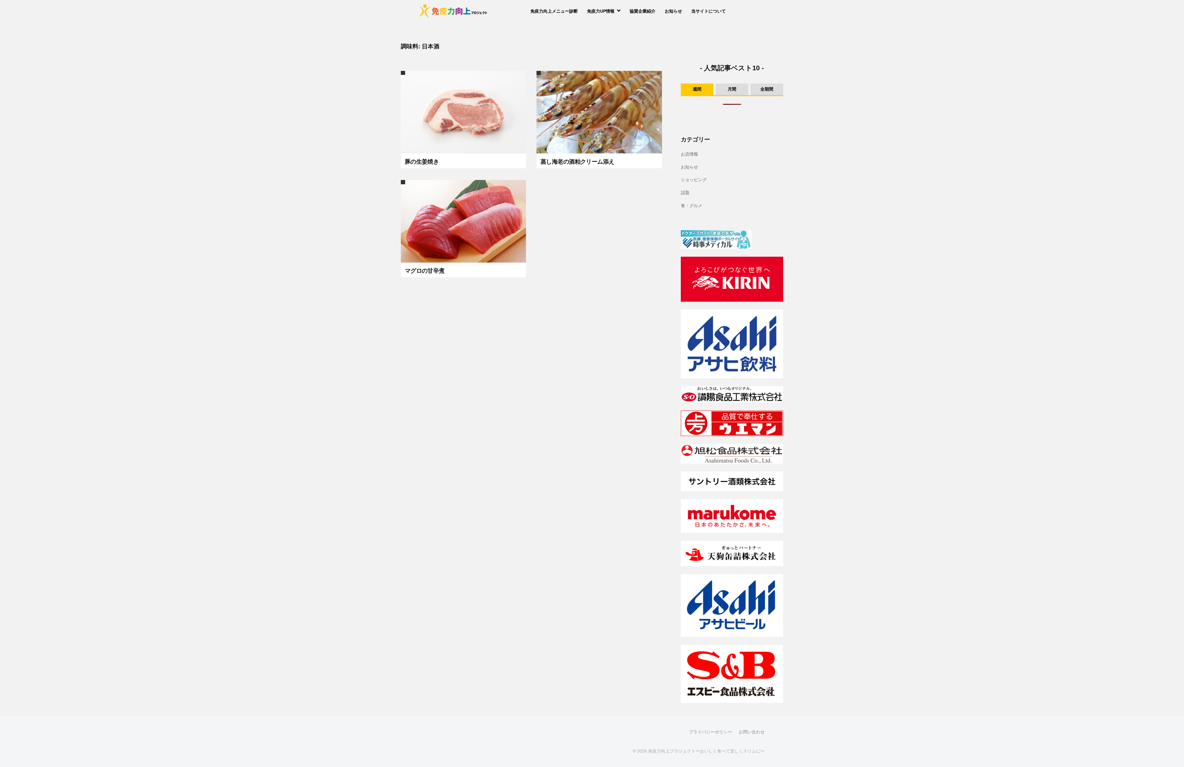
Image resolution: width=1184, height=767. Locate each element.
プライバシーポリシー (710, 732)
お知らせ (673, 11)
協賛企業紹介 (643, 11)
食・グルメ (691, 205)
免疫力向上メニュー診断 (554, 11)
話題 (685, 192)
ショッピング (694, 179)
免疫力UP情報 (601, 11)
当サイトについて (708, 11)
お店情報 (689, 154)
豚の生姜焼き (422, 161)
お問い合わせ (752, 732)
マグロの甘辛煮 (425, 270)
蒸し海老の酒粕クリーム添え (578, 161)
